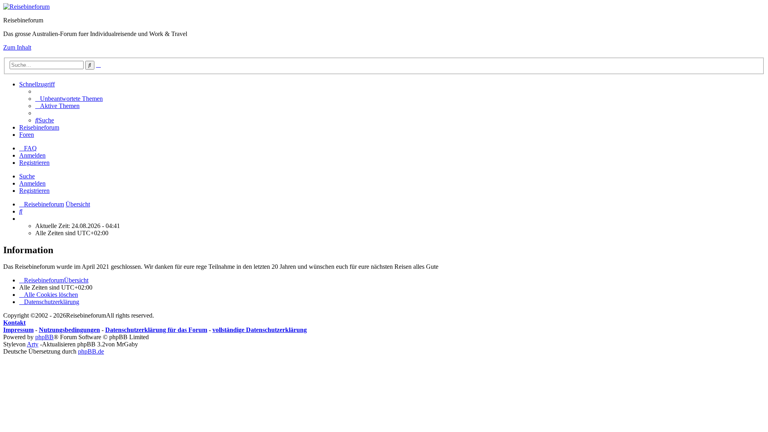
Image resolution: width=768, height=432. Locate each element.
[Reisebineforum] (26, 6)
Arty (32, 344)
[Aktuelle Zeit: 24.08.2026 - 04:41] (21, 218)
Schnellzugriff (37, 84)
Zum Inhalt (17, 47)
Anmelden (32, 183)
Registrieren (34, 190)
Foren (26, 134)
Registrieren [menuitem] (34, 162)
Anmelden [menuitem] (32, 155)
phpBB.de (91, 351)
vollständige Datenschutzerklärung (259, 329)
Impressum (18, 329)
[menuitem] (69, 98)
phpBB (44, 337)
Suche (27, 176)
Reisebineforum (39, 127)
